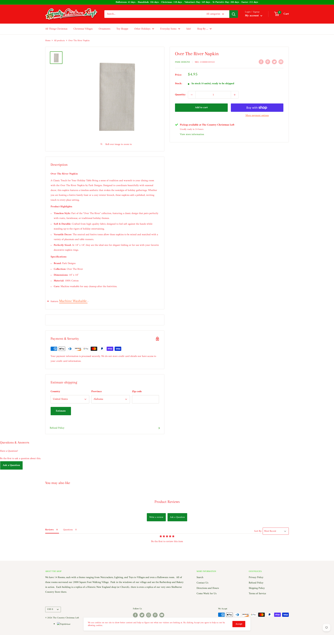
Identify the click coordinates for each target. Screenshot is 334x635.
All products (59, 41)
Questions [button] (68, 530)
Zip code (137, 391)
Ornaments (104, 29)
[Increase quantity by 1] (234, 94)
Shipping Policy (257, 588)
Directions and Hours (208, 588)
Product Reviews (167, 502)
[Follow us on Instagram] (148, 615)
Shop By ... (202, 29)
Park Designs (182, 62)
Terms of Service (257, 593)
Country (55, 391)
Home (47, 41)
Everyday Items (168, 29)
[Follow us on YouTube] (161, 615)
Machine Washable (73, 301)
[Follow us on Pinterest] (155, 615)
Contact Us (202, 582)
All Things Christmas (56, 29)
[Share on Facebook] (261, 61)
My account (252, 15)
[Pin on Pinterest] (267, 61)
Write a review (156, 517)
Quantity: (180, 94)
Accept (239, 624)
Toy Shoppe (122, 29)
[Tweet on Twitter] (274, 61)
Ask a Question (11, 465)
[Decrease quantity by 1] (191, 94)
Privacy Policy (256, 577)
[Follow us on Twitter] (142, 615)
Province (96, 391)
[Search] (233, 14)
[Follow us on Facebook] (135, 615)
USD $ (50, 609)
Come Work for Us (206, 593)
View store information (192, 134)
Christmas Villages (83, 29)
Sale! (188, 29)
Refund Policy (57, 428)
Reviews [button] (49, 530)
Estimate (61, 411)
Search (200, 577)
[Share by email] (281, 61)
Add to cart (201, 107)
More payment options (257, 115)
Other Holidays (142, 29)
